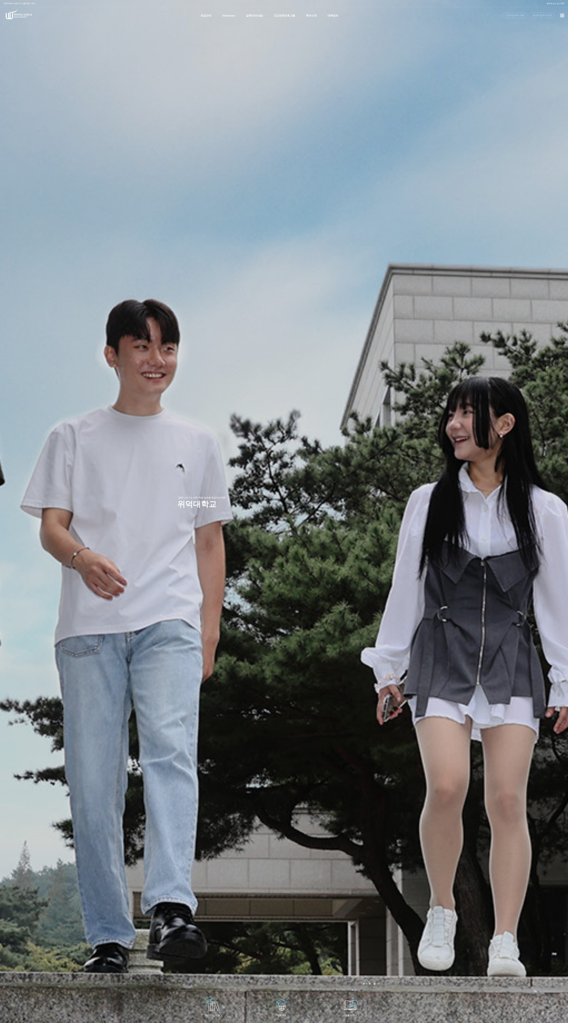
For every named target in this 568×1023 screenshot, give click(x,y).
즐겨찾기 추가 (29, 3)
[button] (363, 983)
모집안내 (206, 15)
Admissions (228, 15)
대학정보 (333, 15)
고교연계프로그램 (284, 15)
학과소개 (311, 15)
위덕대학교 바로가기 (13, 3)
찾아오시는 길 (553, 3)
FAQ (562, 3)
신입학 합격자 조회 (514, 15)
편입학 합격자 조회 (542, 15)
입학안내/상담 (254, 15)
